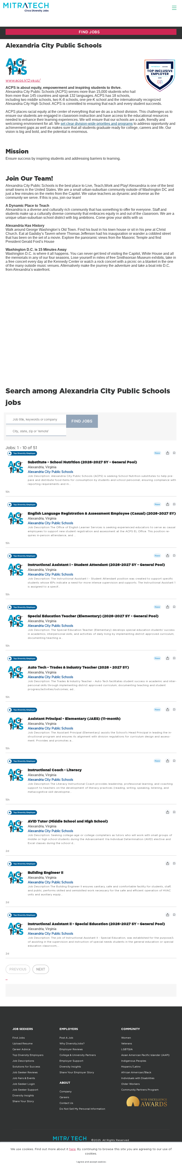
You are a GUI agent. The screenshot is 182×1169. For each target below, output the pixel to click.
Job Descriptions (23, 1060)
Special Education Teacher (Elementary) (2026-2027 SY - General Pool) (93, 616)
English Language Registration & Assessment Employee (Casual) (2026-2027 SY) (102, 513)
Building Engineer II (45, 872)
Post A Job (66, 1037)
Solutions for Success (26, 1066)
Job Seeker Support (25, 1089)
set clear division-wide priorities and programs (97, 123)
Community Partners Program (140, 1089)
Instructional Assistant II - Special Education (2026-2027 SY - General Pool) (96, 924)
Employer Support (71, 1060)
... (7, 978)
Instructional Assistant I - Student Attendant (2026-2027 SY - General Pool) (96, 565)
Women (126, 1037)
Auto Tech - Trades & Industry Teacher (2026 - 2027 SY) (78, 667)
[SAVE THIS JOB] (174, 453)
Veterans (126, 1043)
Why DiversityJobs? (71, 1043)
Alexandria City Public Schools (50, 471)
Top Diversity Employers (28, 1055)
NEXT (40, 969)
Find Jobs (18, 1037)
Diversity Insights (23, 1095)
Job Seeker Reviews (25, 1072)
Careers (64, 1097)
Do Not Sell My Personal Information (82, 1108)
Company (65, 1091)
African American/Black (136, 1072)
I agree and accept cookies (91, 1162)
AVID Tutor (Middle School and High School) (68, 821)
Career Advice (21, 1049)
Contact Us (66, 1103)
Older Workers (130, 1084)
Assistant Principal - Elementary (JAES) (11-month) (74, 719)
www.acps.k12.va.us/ (23, 80)
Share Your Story (23, 1101)
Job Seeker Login (23, 1084)
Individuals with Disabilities (137, 1078)
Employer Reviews (71, 1049)
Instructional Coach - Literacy (55, 770)
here (72, 1149)
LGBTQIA (127, 1049)
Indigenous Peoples (133, 1060)
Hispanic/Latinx (130, 1066)
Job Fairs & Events (23, 1078)
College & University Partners (77, 1055)
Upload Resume (22, 1043)
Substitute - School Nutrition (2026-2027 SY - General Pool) (82, 462)
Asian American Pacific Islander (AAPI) (145, 1055)
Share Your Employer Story (76, 1072)
